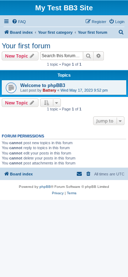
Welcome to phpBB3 (42, 85)
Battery (49, 90)
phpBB (45, 187)
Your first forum (26, 46)
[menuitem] (19, 21)
